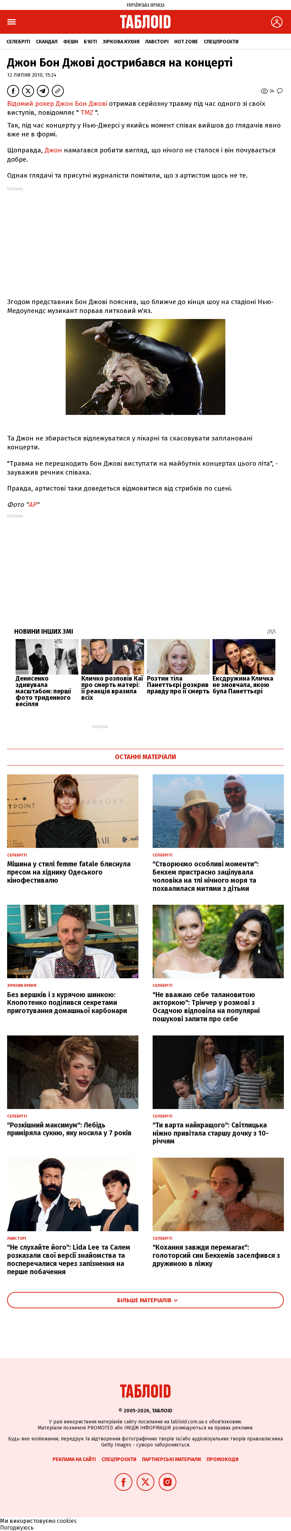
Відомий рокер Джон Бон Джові (57, 103)
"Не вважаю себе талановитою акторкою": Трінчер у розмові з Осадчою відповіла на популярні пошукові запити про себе (206, 1007)
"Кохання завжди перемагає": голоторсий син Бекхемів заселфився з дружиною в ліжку (216, 1255)
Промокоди (222, 1459)
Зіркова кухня (121, 42)
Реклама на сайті (74, 1459)
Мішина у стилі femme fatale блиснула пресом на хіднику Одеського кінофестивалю (69, 872)
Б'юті (90, 42)
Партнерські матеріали (171, 1459)
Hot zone (186, 42)
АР (32, 505)
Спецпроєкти (221, 42)
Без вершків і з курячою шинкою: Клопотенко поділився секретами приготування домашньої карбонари (67, 1003)
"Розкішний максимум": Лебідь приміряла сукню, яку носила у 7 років (69, 1129)
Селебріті (18, 42)
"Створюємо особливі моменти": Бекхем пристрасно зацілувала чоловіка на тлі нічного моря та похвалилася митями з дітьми (206, 876)
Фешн (70, 42)
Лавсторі (157, 42)
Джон (53, 150)
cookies (67, 1521)
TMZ (87, 112)
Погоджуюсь (17, 1527)
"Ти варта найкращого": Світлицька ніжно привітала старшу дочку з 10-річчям (211, 1133)
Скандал (46, 42)
